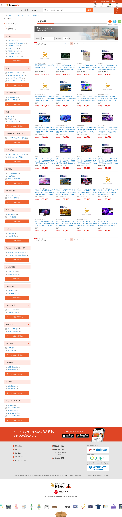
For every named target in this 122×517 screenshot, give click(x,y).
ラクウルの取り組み (59, 452)
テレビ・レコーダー (18, 15)
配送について (19, 449)
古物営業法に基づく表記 (51, 475)
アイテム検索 (23, 10)
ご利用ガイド (96, 1)
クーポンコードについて (23, 460)
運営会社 (65, 475)
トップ (10, 15)
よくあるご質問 (58, 458)
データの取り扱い (59, 449)
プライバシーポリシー (20, 475)
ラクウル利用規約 (35, 475)
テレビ (28, 15)
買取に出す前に (106, 1)
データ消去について (59, 454)
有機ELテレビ (36, 15)
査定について (19, 456)
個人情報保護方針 (75, 475)
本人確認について (21, 453)
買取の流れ (18, 446)
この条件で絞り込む (17, 61)
